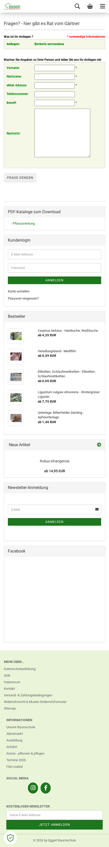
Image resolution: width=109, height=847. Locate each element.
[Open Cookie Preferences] (10, 837)
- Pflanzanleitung (23, 223)
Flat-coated (14, 767)
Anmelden (54, 280)
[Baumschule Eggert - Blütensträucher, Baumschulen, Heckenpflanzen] (10, 6)
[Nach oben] (95, 839)
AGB (7, 675)
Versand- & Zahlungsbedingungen (28, 695)
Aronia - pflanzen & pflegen (25, 753)
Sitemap (10, 708)
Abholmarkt (14, 734)
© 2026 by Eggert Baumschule (54, 840)
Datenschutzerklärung (19, 669)
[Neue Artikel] (99, 445)
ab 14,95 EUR (54, 471)
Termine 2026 (16, 760)
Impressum (12, 682)
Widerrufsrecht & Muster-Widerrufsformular (35, 702)
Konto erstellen (18, 291)
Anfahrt (11, 747)
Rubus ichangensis (54, 461)
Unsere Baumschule (20, 727)
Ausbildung (14, 740)
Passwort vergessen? (23, 298)
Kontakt (9, 689)
